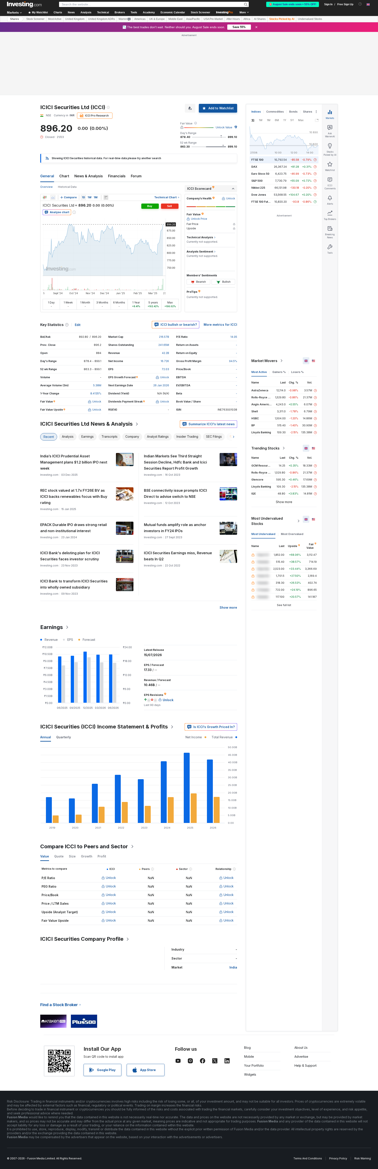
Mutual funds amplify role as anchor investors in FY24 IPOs (175, 464)
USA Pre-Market (213, 19)
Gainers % (279, 308)
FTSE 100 (257, 96)
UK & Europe (157, 19)
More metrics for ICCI (220, 261)
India (233, 904)
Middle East (175, 19)
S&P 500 (256, 117)
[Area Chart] (53, 134)
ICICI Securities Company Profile (81, 876)
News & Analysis (88, 113)
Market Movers (264, 297)
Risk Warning (362, 1095)
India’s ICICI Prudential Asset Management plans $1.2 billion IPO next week (73, 399)
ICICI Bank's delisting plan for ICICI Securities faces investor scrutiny (70, 493)
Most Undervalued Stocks (267, 458)
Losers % (297, 308)
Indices (256, 48)
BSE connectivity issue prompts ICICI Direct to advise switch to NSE (175, 430)
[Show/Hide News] (105, 134)
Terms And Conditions (307, 1095)
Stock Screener (200, 12)
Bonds (293, 48)
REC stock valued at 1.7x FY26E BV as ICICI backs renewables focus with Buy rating (73, 433)
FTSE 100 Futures (262, 138)
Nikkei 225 (258, 124)
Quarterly (63, 674)
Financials (117, 113)
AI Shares (260, 19)
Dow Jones (258, 131)
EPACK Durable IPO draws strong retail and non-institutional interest (73, 464)
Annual (45, 674)
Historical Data (67, 123)
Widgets (250, 1011)
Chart (64, 113)
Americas (139, 19)
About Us (301, 984)
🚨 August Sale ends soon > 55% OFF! (292, 4)
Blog (247, 984)
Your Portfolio (254, 1002)
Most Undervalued (263, 470)
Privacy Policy (338, 1095)
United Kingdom (74, 19)
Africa (246, 19)
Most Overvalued (292, 470)
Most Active (54, 19)
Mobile (249, 993)
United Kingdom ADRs (101, 19)
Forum (136, 113)
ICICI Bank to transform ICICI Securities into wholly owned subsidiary (74, 521)
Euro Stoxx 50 (260, 110)
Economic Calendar (173, 12)
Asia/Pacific (193, 19)
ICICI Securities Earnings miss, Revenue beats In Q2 (178, 493)
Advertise (301, 993)
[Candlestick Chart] (44, 134)
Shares (14, 19)
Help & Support (305, 1002)
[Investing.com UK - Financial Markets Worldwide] (24, 4)
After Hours (233, 19)
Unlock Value (224, 64)
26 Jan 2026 (161, 322)
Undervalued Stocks (310, 19)
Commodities (275, 48)
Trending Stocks (265, 385)
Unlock (111, 814)
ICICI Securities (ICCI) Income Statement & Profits (104, 663)
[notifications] (360, 4)
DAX (254, 103)
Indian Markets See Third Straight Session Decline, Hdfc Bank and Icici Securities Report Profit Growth (175, 399)
